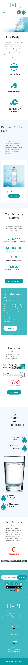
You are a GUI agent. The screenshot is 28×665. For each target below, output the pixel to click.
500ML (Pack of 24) (14, 192)
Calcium (15, 437)
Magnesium (14, 504)
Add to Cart (14, 196)
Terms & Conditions (14, 632)
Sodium (12, 495)
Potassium (14, 446)
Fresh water (14, 91)
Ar (19, 12)
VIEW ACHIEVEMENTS (14, 281)
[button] (2, 24)
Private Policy (14, 637)
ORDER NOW (10, 328)
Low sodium (14, 74)
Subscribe (21, 577)
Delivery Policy (14, 634)
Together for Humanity (14, 110)
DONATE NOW (14, 392)
